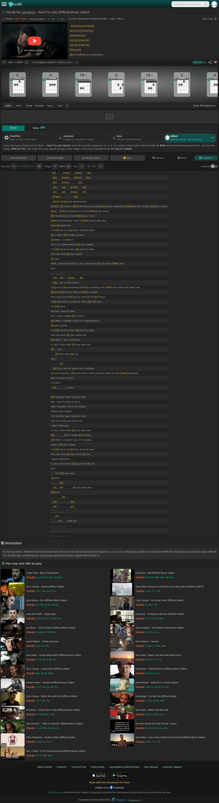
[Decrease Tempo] (4, 62)
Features (61, 766)
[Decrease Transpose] (81, 166)
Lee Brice (28, 12)
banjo (50, 105)
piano (18, 105)
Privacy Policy (97, 766)
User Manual (151, 766)
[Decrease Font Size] (14, 166)
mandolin (39, 105)
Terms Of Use (78, 766)
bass (60, 105)
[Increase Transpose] (101, 166)
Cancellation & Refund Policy (124, 766)
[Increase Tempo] (26, 62)
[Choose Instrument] (67, 105)
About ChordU (44, 766)
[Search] (206, 4)
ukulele (29, 105)
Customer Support (172, 766)
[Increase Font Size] (39, 166)
